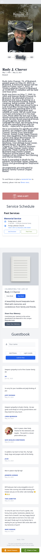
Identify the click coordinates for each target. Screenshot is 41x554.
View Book (9, 296)
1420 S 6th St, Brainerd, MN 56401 (19, 228)
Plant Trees (29, 231)
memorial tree (26, 179)
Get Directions (12, 231)
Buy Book (21, 296)
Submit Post (20, 358)
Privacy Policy (15, 545)
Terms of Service (26, 545)
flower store (25, 182)
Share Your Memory (13, 324)
